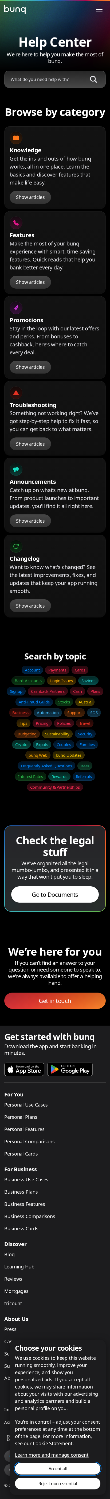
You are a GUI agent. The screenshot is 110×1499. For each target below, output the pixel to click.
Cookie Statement (53, 1443)
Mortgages (16, 1291)
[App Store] (24, 1069)
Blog (9, 1254)
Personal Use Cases (26, 1104)
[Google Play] (70, 1069)
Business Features (24, 1204)
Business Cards (21, 1228)
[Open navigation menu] (99, 9)
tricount (13, 1303)
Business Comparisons (29, 1216)
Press (10, 1329)
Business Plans (21, 1192)
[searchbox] (43, 79)
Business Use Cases (26, 1179)
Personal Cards (21, 1153)
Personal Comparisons (29, 1141)
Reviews (13, 1279)
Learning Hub (19, 1266)
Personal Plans (20, 1117)
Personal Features (24, 1129)
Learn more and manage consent (52, 1455)
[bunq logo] (15, 9)
